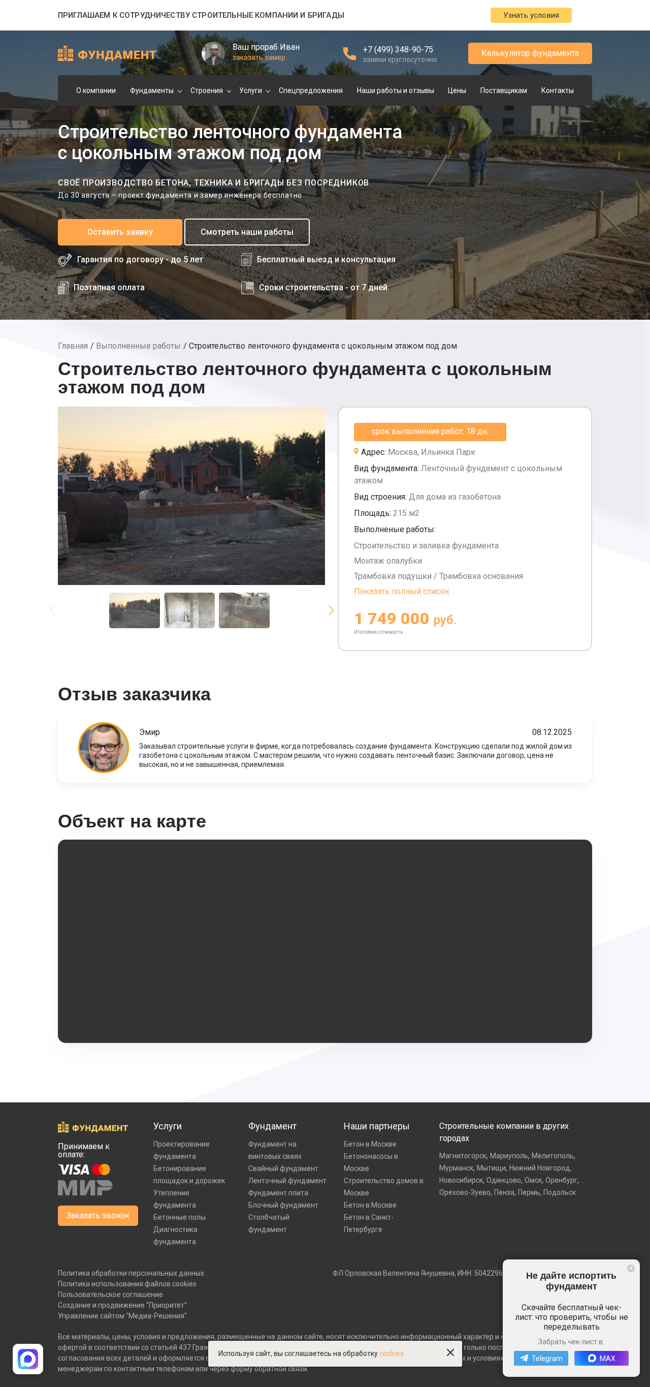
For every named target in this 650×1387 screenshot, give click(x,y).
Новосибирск (461, 1180)
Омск (533, 1180)
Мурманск (456, 1168)
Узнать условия (531, 15)
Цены (457, 90)
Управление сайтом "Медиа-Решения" (122, 1316)
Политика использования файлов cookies (127, 1284)
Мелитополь (553, 1156)
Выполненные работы (138, 346)
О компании (96, 90)
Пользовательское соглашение (110, 1294)
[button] (331, 610)
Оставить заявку (120, 232)
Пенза (504, 1192)
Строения (206, 90)
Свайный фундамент (283, 1168)
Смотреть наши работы (247, 232)
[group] (191, 496)
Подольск (559, 1192)
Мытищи (491, 1168)
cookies (391, 1353)
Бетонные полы (179, 1217)
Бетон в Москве (370, 1144)
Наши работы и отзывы (395, 90)
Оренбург (561, 1180)
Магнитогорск (462, 1156)
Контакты (557, 90)
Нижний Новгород (539, 1168)
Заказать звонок (98, 1215)
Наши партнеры (377, 1126)
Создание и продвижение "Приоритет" (122, 1305)
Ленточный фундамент (287, 1181)
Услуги (250, 90)
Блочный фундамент (283, 1205)
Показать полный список (401, 591)
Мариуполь (509, 1156)
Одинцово (503, 1180)
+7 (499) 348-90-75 (398, 49)
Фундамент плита (278, 1193)
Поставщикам (503, 90)
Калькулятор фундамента (530, 53)
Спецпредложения (311, 90)
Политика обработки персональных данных (131, 1273)
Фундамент (272, 1126)
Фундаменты (152, 90)
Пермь (529, 1192)
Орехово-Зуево (465, 1192)
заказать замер (259, 57)
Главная (73, 346)
